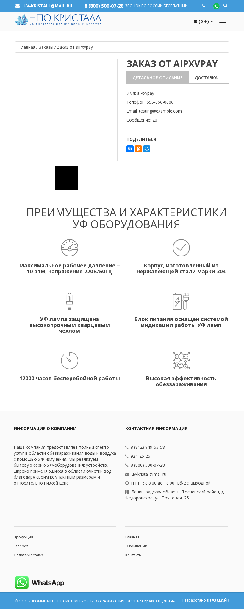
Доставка (206, 77)
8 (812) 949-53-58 (148, 447)
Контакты (133, 554)
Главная (132, 537)
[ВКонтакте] (130, 148)
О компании (136, 546)
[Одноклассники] (138, 148)
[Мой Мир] (146, 148)
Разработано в (195, 600)
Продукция (23, 537)
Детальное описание (157, 77)
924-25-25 (140, 456)
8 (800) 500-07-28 (104, 6)
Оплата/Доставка (29, 554)
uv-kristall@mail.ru (149, 474)
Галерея (21, 546)
